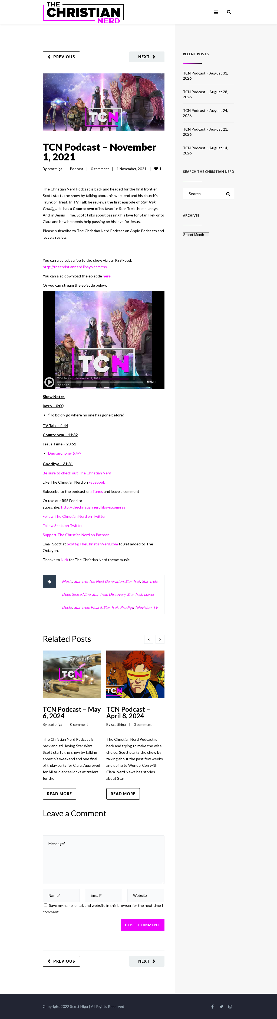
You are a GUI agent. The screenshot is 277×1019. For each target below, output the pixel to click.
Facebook (97, 482)
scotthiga (55, 169)
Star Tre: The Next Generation (99, 581)
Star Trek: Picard (88, 607)
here (107, 276)
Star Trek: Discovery (109, 594)
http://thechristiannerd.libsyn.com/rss (75, 266)
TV (155, 607)
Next (144, 56)
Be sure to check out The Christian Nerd (77, 473)
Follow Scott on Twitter (63, 525)
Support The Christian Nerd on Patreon (76, 534)
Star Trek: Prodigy (118, 607)
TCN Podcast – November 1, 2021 (99, 152)
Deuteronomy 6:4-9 (64, 453)
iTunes (97, 491)
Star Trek (132, 581)
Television (143, 607)
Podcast (76, 169)
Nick (64, 559)
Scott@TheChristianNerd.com (93, 544)
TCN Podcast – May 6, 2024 (72, 712)
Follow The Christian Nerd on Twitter (74, 516)
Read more (59, 793)
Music (67, 581)
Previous (64, 56)
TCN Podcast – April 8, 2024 (128, 712)
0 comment (100, 169)
